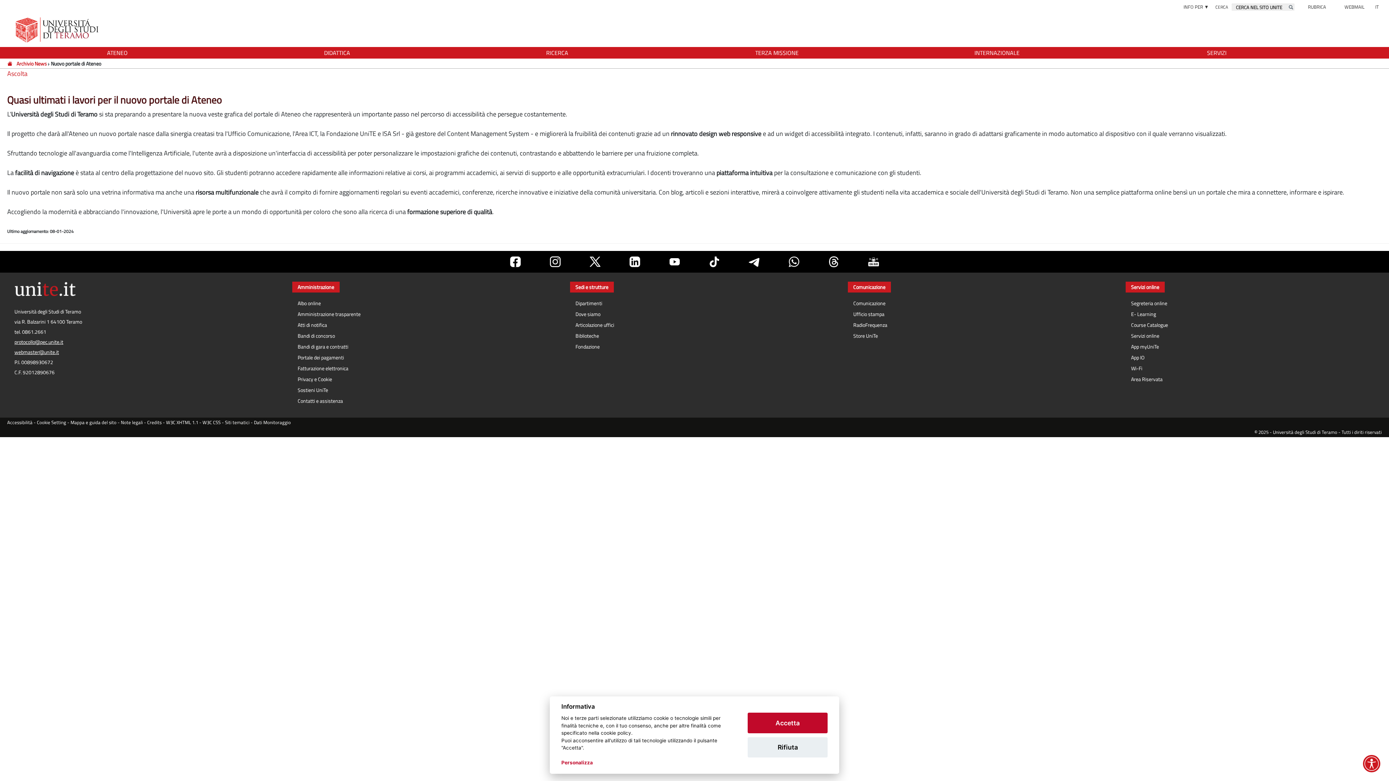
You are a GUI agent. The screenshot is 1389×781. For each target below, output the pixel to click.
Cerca (1221, 7)
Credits (154, 422)
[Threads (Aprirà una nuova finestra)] (833, 261)
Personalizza (577, 762)
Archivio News (32, 63)
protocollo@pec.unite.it (38, 342)
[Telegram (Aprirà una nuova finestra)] (754, 261)
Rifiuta (788, 747)
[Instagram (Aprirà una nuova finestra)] (555, 261)
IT (1377, 6)
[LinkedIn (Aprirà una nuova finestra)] (634, 261)
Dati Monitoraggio (272, 422)
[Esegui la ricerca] (1291, 7)
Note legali (132, 422)
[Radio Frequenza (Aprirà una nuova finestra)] (873, 261)
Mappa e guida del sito (93, 422)
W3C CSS (212, 422)
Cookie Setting (51, 422)
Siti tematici (237, 422)
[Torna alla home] (57, 29)
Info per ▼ (1196, 6)
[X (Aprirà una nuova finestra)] (595, 261)
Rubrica (1317, 6)
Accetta (788, 723)
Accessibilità (20, 422)
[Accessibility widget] (1371, 763)
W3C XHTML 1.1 (182, 422)
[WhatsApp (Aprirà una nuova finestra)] (794, 261)
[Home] (10, 63)
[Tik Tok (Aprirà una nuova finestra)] (714, 261)
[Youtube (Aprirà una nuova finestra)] (674, 261)
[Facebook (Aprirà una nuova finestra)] (515, 261)
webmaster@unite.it (36, 352)
